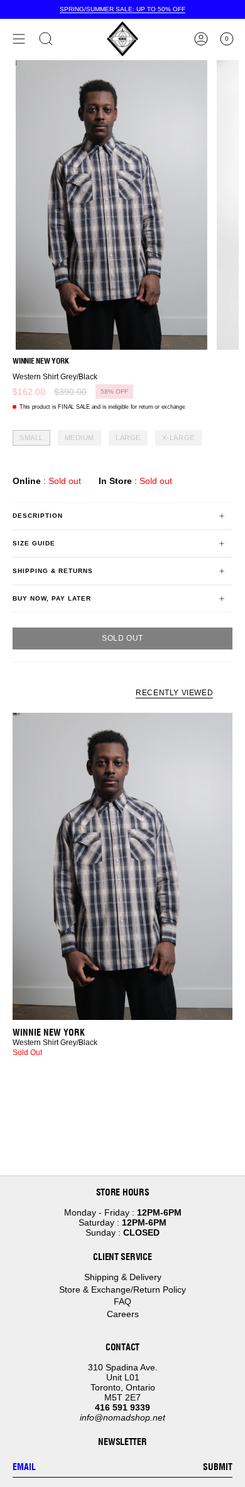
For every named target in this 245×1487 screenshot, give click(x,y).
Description (38, 515)
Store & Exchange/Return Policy (122, 1290)
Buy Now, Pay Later (52, 598)
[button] (46, 38)
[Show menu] (18, 38)
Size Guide (34, 543)
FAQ (122, 1301)
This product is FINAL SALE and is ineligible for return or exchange (102, 407)
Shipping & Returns (53, 570)
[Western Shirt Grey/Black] (122, 866)
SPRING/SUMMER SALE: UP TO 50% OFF (122, 9)
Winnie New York (40, 360)
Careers (123, 1314)
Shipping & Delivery (122, 1277)
